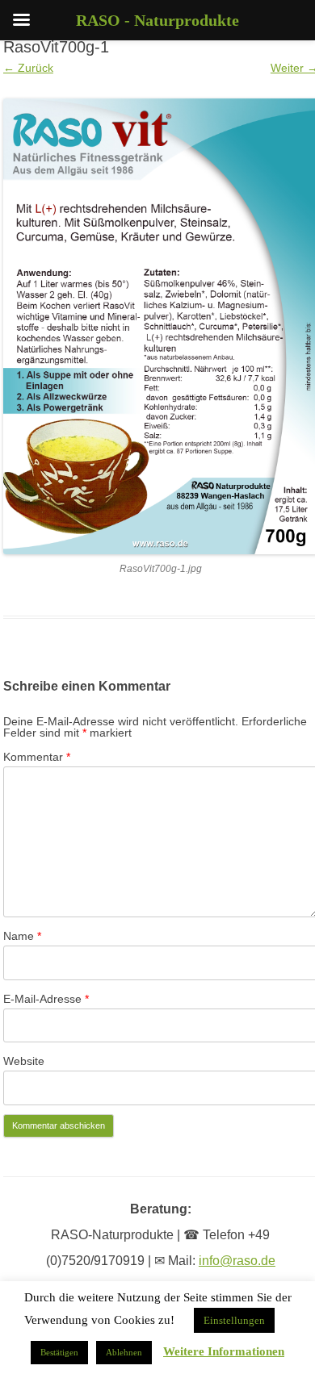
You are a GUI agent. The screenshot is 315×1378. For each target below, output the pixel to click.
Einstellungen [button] (234, 1320)
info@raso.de (237, 1260)
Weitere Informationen (223, 1352)
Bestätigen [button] (59, 1352)
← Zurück (28, 67)
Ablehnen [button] (124, 1352)
